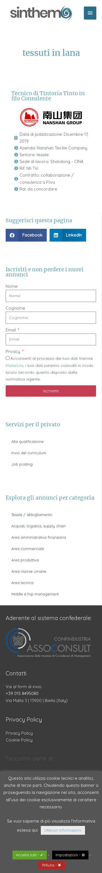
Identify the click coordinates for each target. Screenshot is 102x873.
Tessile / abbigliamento (31, 514)
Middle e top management (35, 594)
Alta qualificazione (27, 441)
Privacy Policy (19, 733)
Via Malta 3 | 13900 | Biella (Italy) (37, 700)
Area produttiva (25, 560)
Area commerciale (27, 548)
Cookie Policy (19, 740)
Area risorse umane (28, 571)
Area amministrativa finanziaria (38, 537)
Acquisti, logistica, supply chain (38, 526)
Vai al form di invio (24, 686)
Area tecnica (22, 582)
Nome (12, 286)
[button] (26, 235)
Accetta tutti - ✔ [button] (29, 855)
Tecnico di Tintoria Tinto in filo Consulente (48, 96)
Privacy (13, 351)
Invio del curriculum (28, 453)
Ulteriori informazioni (63, 830)
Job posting (22, 464)
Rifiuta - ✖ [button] (51, 865)
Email (11, 330)
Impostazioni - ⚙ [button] (70, 855)
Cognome (15, 308)
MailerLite (14, 365)
